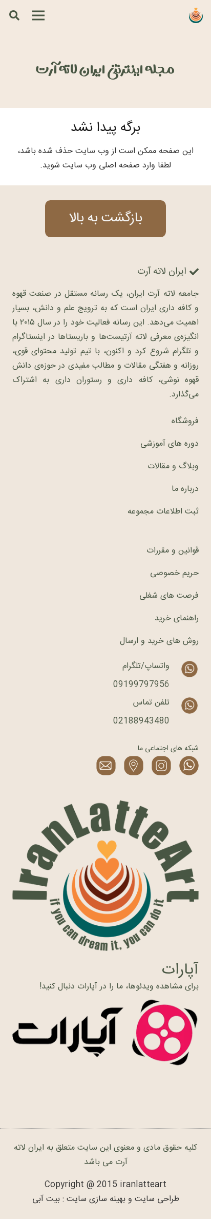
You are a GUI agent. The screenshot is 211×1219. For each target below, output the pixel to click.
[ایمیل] (106, 765)
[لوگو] (196, 15)
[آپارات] (105, 1033)
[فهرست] (38, 15)
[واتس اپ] (189, 765)
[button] (14, 15)
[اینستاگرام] (161, 765)
